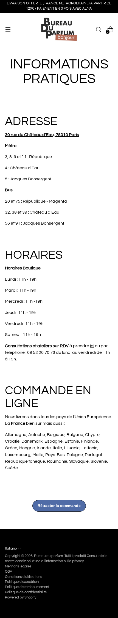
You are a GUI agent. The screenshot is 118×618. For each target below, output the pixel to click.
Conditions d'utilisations (23, 577)
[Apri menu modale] (7, 29)
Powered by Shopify (20, 597)
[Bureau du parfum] (59, 29)
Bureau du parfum (48, 556)
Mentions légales (18, 566)
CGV (8, 571)
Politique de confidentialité (26, 592)
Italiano (11, 548)
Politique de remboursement (27, 587)
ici (92, 346)
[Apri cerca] (98, 29)
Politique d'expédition (22, 582)
